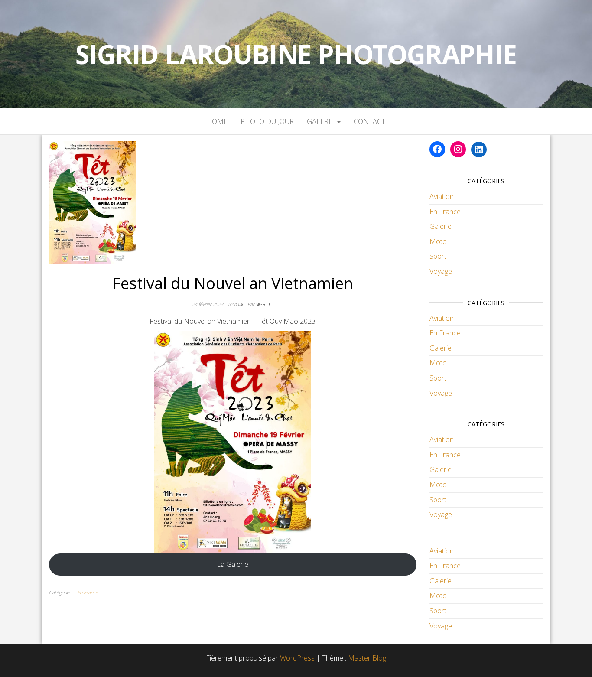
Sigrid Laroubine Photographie (295, 54)
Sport (437, 256)
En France (87, 592)
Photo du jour (267, 121)
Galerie (321, 121)
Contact (369, 121)
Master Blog (367, 658)
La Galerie (232, 564)
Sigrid (263, 304)
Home (217, 121)
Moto (438, 241)
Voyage (440, 271)
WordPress (297, 658)
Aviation (441, 196)
